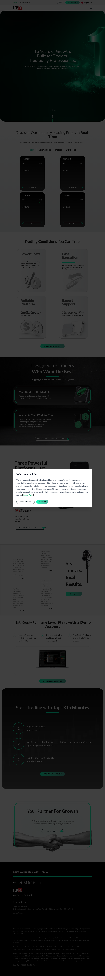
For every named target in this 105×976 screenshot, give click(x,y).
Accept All (42, 502)
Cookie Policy (28, 495)
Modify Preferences (25, 502)
